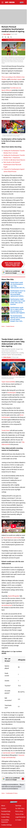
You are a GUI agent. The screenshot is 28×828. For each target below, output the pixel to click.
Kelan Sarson (7, 357)
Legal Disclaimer (20, 817)
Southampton (12, 392)
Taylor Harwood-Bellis (8, 382)
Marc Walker (6, 34)
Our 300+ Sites (19, 808)
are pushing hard (7, 605)
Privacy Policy (5, 814)
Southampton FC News (11, 793)
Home (3, 326)
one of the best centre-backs (12, 537)
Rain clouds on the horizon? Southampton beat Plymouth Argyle (12, 164)
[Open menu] (2, 2)
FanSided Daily (5, 811)
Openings (18, 805)
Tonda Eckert (6, 430)
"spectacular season (9, 753)
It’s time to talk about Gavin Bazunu (14, 160)
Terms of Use (19, 814)
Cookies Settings (6, 825)
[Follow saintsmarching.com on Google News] (23, 272)
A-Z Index (18, 820)
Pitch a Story (19, 811)
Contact (3, 808)
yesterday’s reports (16, 79)
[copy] (11, 37)
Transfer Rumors (10, 326)
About (3, 805)
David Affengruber (13, 596)
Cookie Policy (5, 817)
